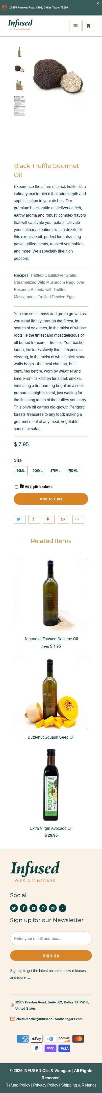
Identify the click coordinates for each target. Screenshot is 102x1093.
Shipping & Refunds (79, 1085)
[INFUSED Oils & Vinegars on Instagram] (53, 908)
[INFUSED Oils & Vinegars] (20, 26)
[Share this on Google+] (63, 519)
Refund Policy (17, 1085)
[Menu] (75, 26)
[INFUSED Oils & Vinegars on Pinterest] (43, 908)
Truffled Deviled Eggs (57, 297)
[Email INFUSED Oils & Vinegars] (62, 908)
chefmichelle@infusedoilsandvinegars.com (49, 1019)
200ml (38, 471)
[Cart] (88, 26)
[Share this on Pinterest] (49, 519)
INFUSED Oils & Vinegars (47, 1071)
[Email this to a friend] (78, 519)
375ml (55, 471)
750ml (73, 471)
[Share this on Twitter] (20, 519)
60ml (21, 471)
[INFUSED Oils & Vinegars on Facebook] (23, 908)
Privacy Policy (45, 1085)
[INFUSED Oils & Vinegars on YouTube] (33, 908)
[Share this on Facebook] (34, 519)
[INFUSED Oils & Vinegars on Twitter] (14, 908)
